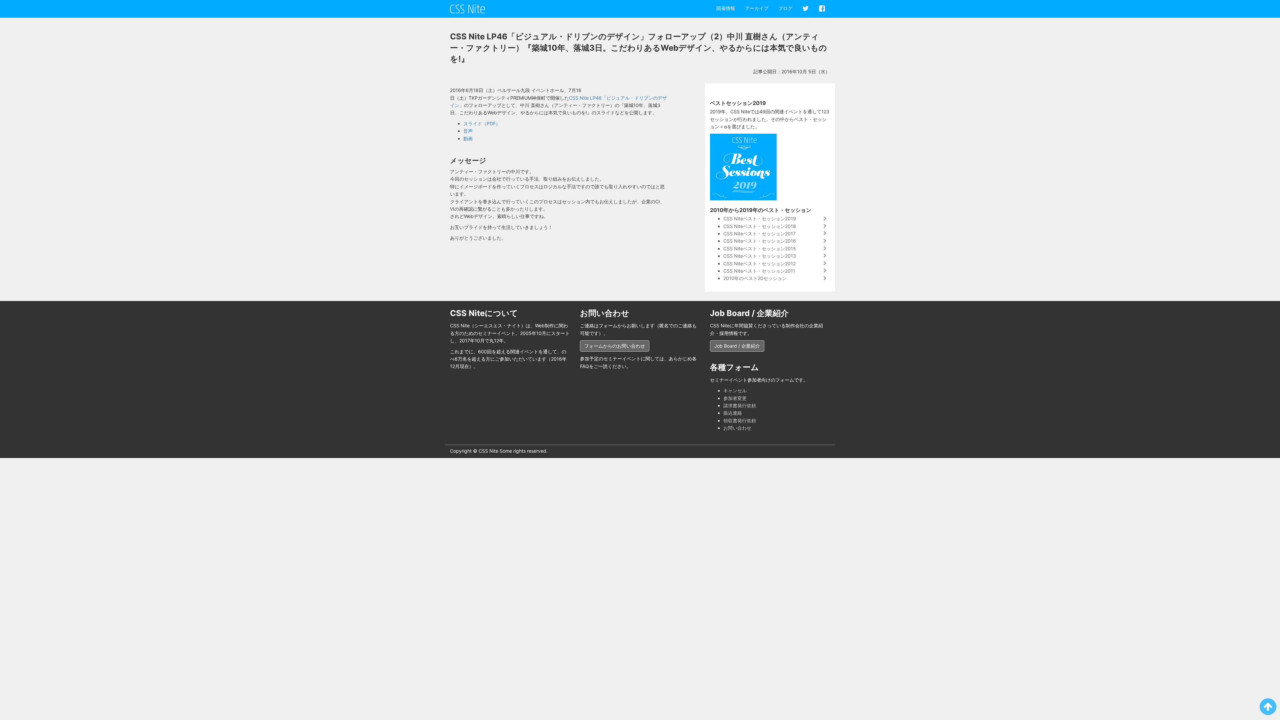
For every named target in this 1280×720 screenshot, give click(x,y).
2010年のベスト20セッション (755, 278)
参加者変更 (735, 398)
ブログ (785, 8)
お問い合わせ (737, 428)
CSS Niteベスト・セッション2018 (759, 226)
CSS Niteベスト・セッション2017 (759, 233)
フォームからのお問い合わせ (614, 346)
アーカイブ (756, 8)
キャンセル (735, 390)
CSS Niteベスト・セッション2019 (759, 218)
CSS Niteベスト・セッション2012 (759, 263)
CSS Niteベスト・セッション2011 (759, 271)
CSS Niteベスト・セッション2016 (759, 241)
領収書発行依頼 (739, 420)
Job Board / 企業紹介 (737, 346)
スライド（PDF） (481, 123)
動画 (468, 138)
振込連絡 (732, 413)
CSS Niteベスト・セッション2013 (759, 256)
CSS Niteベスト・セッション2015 (759, 248)
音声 (468, 131)
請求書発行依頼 (739, 405)
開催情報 (725, 8)
